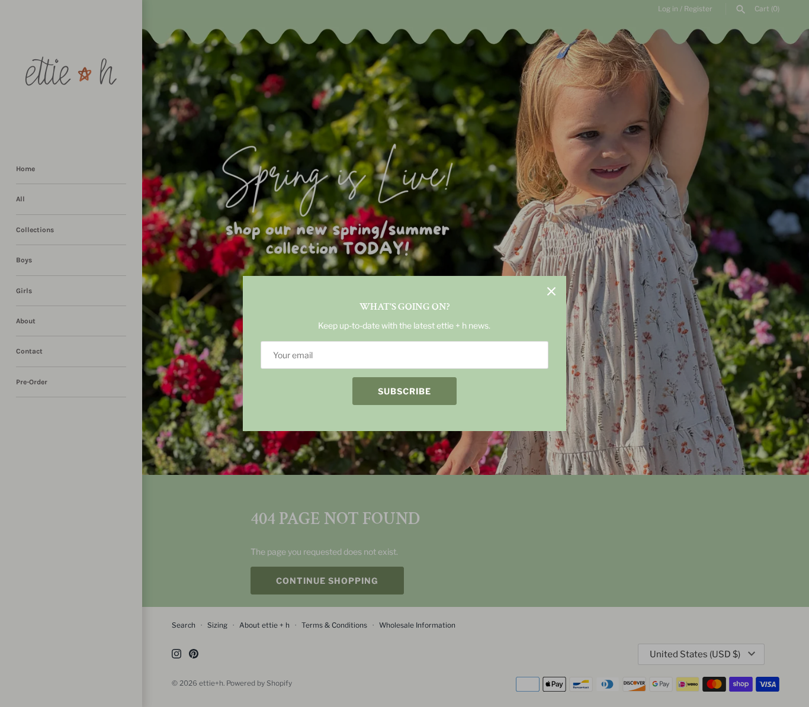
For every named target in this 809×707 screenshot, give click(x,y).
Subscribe (404, 391)
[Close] (551, 291)
